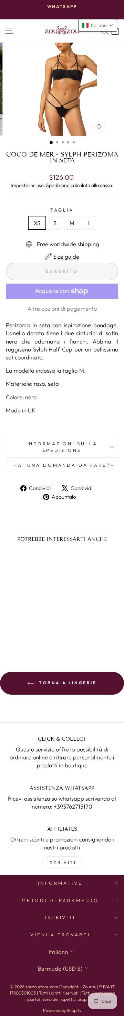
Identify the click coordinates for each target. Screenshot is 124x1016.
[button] (98, 25)
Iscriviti (60, 917)
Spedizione (58, 185)
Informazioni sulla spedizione (62, 447)
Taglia (62, 210)
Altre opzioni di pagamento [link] (62, 308)
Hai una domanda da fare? (62, 465)
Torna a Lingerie (66, 682)
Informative (60, 883)
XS (37, 222)
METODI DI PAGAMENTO (60, 900)
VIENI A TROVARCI (60, 934)
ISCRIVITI (62, 862)
